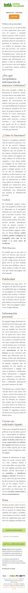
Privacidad (13, 587)
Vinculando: (15, 579)
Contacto (6, 587)
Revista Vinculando (14, 6)
